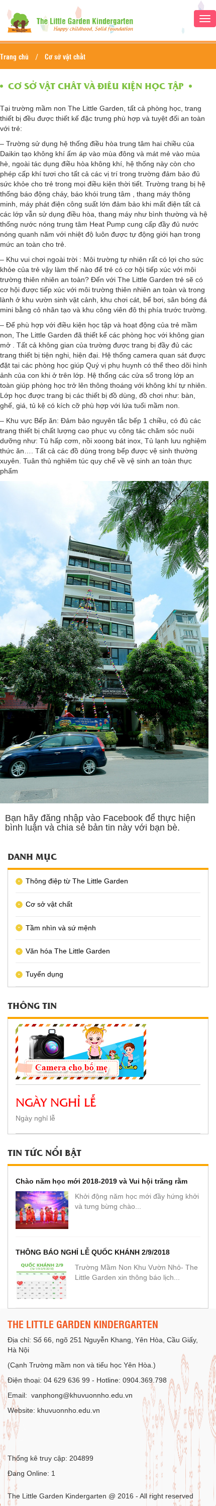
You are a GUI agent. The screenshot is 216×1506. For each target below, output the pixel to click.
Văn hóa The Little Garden (68, 951)
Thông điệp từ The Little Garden (77, 881)
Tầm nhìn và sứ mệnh (61, 928)
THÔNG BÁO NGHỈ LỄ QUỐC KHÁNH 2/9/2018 (93, 1252)
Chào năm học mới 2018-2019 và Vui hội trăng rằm (101, 1181)
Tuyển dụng (44, 974)
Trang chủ (14, 56)
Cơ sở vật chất (65, 56)
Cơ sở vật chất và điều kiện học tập (96, 85)
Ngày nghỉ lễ (56, 1101)
